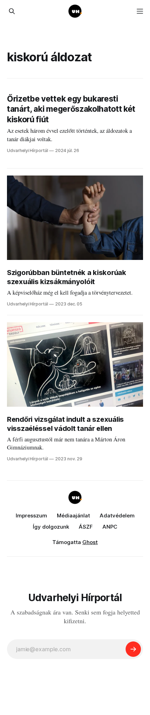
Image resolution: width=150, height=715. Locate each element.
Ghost (90, 542)
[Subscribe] (133, 649)
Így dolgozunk (51, 526)
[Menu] (139, 11)
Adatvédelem (117, 515)
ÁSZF (86, 526)
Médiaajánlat (73, 515)
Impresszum (31, 515)
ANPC (110, 526)
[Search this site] (11, 11)
